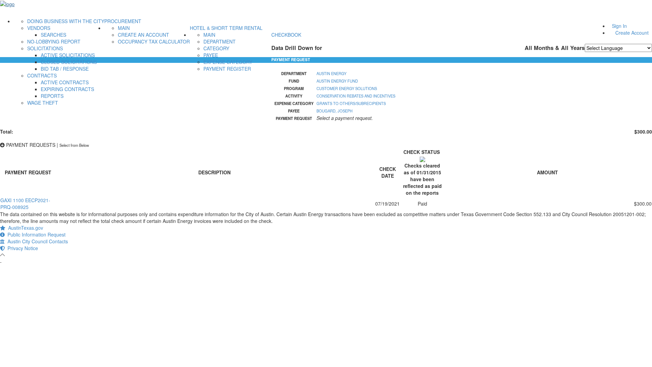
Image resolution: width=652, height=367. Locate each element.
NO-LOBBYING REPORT (53, 41)
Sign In (619, 25)
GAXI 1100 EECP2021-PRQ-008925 (25, 203)
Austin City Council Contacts (36, 241)
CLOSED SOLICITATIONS (69, 61)
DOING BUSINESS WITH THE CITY (65, 21)
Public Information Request (35, 234)
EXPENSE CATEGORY (227, 61)
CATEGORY (216, 48)
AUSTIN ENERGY (331, 73)
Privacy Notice (21, 248)
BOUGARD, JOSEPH (334, 110)
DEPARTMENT (219, 41)
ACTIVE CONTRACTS (65, 82)
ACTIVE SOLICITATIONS (68, 55)
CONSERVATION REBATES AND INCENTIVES (355, 96)
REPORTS (52, 95)
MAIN (124, 27)
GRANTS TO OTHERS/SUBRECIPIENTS (351, 103)
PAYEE (210, 55)
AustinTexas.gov (24, 227)
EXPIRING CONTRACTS (67, 89)
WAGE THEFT (42, 102)
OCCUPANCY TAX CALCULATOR (154, 41)
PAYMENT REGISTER (227, 68)
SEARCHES (53, 34)
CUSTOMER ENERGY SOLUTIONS (346, 88)
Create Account (632, 32)
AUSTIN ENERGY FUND (337, 81)
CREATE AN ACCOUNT (143, 34)
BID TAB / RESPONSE (65, 68)
